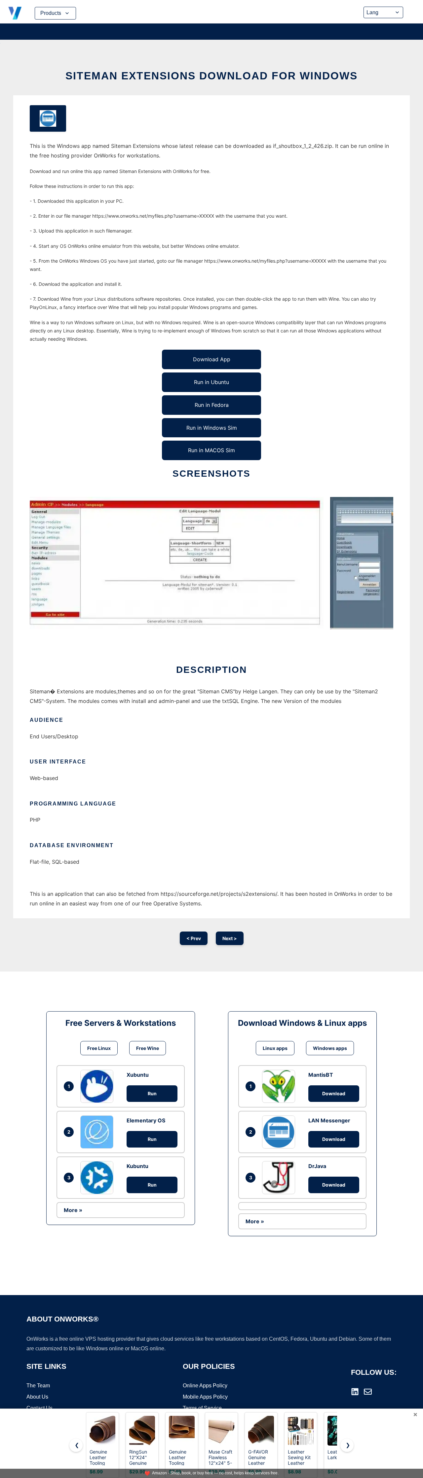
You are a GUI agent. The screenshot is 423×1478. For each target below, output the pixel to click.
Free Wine (147, 1048)
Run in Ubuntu (211, 382)
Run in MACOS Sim (211, 450)
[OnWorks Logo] (14, 13)
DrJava (317, 1166)
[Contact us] (368, 1392)
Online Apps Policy (205, 1385)
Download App (211, 359)
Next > (229, 938)
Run (152, 1093)
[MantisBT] (280, 1086)
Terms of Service (202, 1408)
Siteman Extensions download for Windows (211, 76)
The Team (38, 1385)
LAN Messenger (329, 1120)
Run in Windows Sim (211, 427)
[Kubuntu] (98, 1177)
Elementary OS (146, 1120)
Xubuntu (138, 1074)
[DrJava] (280, 1177)
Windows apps (330, 1048)
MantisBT (320, 1074)
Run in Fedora (212, 405)
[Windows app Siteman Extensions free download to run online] (48, 118)
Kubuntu (137, 1166)
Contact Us (39, 1408)
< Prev (193, 938)
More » (73, 1210)
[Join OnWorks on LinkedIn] (355, 1392)
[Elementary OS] (98, 1132)
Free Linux (99, 1048)
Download (333, 1093)
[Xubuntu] (98, 1086)
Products (50, 13)
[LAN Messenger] (280, 1132)
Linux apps (275, 1048)
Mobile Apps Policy (205, 1397)
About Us (37, 1397)
